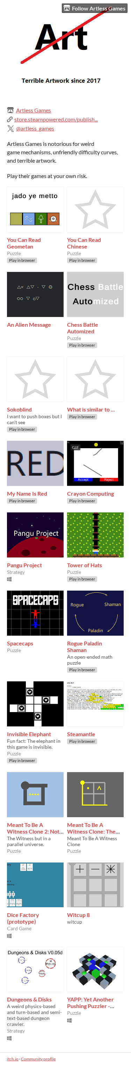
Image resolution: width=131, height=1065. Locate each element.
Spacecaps (20, 643)
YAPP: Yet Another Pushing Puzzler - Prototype (90, 1006)
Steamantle (81, 734)
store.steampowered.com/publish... (56, 119)
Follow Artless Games (98, 8)
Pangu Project (24, 565)
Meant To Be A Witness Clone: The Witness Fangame (91, 831)
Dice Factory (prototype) (23, 918)
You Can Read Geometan (24, 243)
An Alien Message (29, 324)
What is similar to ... (91, 409)
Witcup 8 (78, 914)
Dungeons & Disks (29, 999)
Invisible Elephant (29, 734)
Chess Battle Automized (82, 327)
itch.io (13, 1059)
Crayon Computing (90, 493)
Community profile (38, 1059)
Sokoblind (19, 409)
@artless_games (35, 128)
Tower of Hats (84, 565)
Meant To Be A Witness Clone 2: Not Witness (33, 831)
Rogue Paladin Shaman (84, 646)
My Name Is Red (27, 493)
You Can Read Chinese (84, 243)
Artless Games (33, 110)
